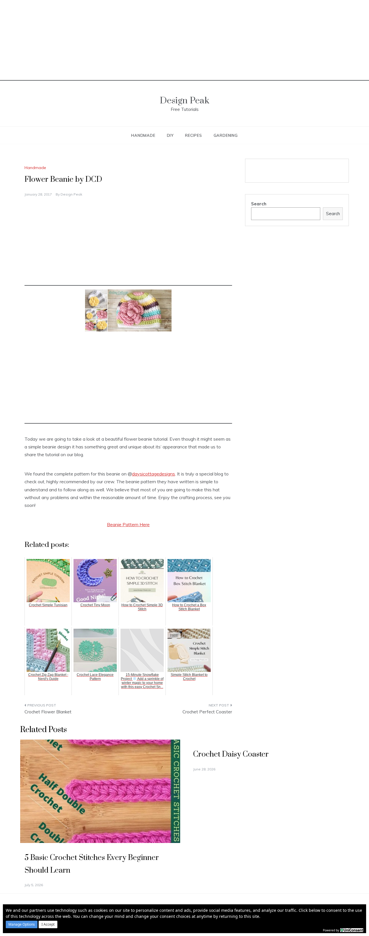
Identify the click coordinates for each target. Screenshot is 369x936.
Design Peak (184, 100)
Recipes (193, 135)
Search (258, 203)
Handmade (143, 135)
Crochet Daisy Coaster (231, 754)
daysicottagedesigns (153, 474)
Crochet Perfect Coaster (207, 712)
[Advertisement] (184, 40)
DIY (170, 135)
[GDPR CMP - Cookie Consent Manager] (351, 929)
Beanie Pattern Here (128, 524)
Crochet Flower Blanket (48, 712)
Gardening (226, 135)
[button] (21, 924)
